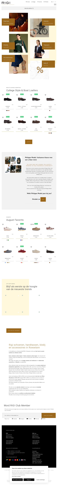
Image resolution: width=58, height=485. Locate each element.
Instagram (22, 418)
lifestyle (17, 362)
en (55, 1)
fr (53, 1)
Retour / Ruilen (35, 452)
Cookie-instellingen (40, 479)
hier (43, 199)
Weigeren (29, 479)
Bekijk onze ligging (9, 437)
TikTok (44, 418)
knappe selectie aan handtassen (29, 360)
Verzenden (34, 451)
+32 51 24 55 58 (9, 440)
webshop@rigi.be (9, 442)
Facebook (15, 418)
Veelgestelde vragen (36, 455)
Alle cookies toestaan (17, 479)
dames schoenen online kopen (30, 355)
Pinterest (37, 418)
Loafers (29, 141)
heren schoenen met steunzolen (32, 382)
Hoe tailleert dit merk (36, 459)
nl (52, 1)
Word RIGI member (48, 415)
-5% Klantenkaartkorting (37, 454)
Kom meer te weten (16, 476)
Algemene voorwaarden (37, 461)
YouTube (30, 418)
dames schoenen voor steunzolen (18, 382)
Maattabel (34, 458)
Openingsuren (9, 443)
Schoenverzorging (36, 457)
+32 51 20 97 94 (35, 440)
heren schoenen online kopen (15, 355)
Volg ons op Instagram (14, 330)
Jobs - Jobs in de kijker (37, 462)
